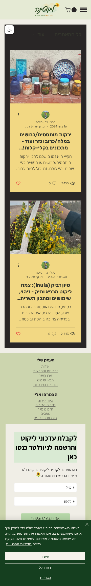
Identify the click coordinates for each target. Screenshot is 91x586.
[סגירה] (84, 527)
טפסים (45, 413)
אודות (45, 366)
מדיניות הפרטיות (45, 384)
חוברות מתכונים (45, 418)
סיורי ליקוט (45, 401)
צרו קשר (45, 375)
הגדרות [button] (45, 577)
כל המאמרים (68, 34)
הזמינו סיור (45, 409)
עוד (40, 34)
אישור (45, 556)
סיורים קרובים (45, 405)
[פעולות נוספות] (17, 115)
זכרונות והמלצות (45, 371)
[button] (71, 9)
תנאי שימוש (45, 380)
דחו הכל (45, 567)
